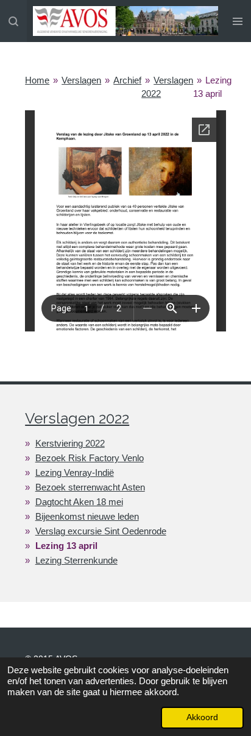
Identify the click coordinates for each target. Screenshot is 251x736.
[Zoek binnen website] (13, 21)
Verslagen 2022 (77, 418)
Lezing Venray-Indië (74, 472)
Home (37, 80)
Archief (127, 80)
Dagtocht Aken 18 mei (79, 502)
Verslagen (81, 80)
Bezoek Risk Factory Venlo (89, 458)
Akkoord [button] (202, 717)
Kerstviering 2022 (70, 443)
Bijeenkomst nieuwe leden (87, 516)
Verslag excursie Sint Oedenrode (100, 531)
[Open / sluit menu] (237, 21)
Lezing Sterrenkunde (76, 560)
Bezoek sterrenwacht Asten (90, 487)
